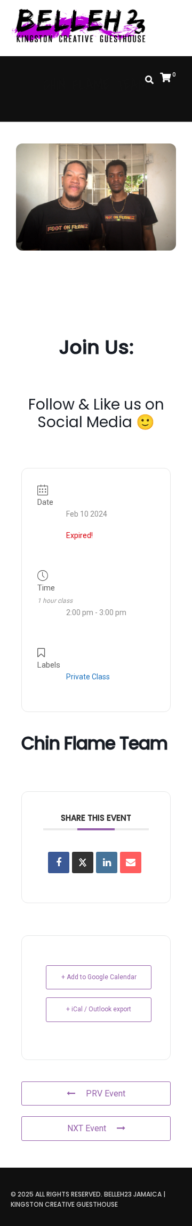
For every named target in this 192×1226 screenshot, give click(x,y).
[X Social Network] (82, 862)
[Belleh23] (83, 27)
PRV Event (105, 1093)
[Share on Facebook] (58, 862)
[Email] (130, 862)
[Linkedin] (106, 862)
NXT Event (86, 1128)
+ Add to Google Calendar (99, 977)
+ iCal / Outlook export (98, 1009)
